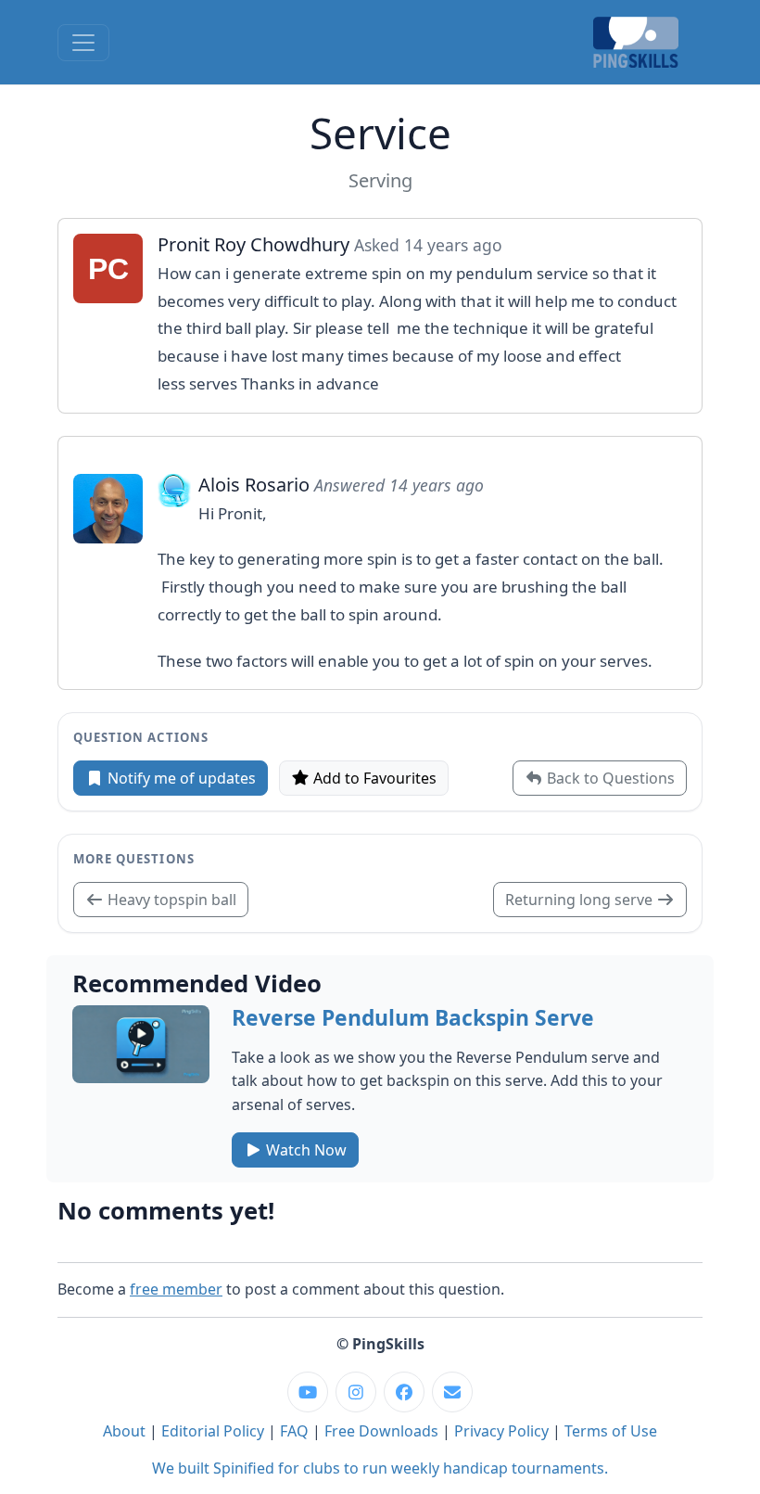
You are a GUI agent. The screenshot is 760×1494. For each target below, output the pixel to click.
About (124, 1431)
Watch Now (304, 1150)
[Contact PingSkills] (452, 1392)
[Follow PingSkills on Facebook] (404, 1392)
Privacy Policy (501, 1431)
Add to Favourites (373, 778)
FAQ (294, 1431)
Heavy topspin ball (170, 899)
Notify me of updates (180, 778)
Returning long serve (580, 899)
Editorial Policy (212, 1431)
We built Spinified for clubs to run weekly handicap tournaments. (380, 1468)
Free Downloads (381, 1431)
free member (176, 1289)
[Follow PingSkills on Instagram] (356, 1392)
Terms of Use (610, 1431)
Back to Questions (609, 778)
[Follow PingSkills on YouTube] (307, 1392)
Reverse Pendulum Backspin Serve (413, 1017)
